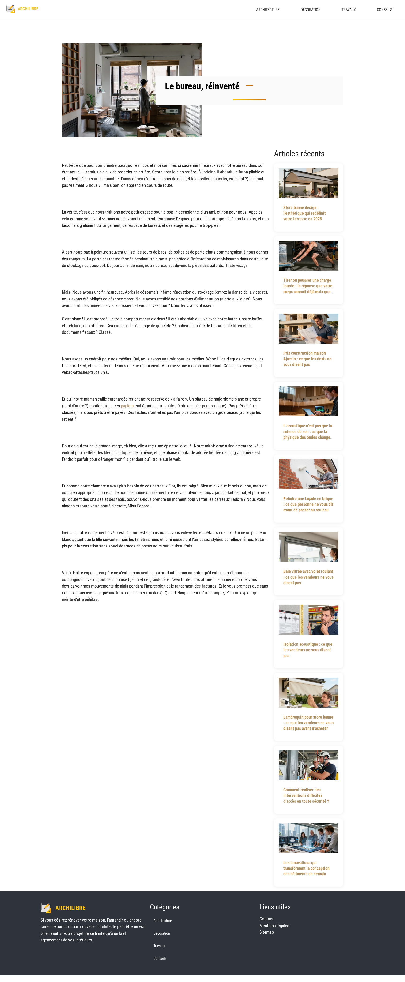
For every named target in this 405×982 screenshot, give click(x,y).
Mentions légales (274, 925)
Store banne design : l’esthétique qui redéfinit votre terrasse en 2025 (304, 213)
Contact (266, 919)
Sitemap (266, 932)
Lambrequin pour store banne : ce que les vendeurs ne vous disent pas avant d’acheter (308, 723)
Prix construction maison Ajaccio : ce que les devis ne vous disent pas (307, 359)
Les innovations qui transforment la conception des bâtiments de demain (306, 868)
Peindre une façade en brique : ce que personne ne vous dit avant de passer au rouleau (308, 504)
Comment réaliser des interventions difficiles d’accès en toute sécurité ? (306, 795)
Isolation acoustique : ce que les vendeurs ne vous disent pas (307, 650)
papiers (128, 406)
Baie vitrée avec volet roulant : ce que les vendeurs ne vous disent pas (308, 577)
